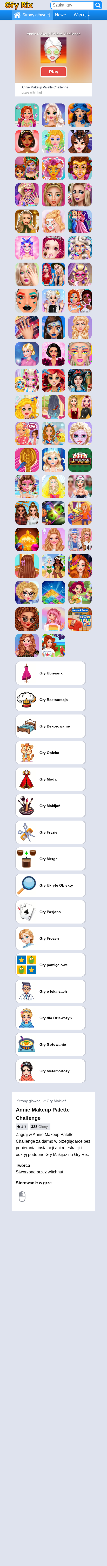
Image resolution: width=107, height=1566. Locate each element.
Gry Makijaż (56, 1101)
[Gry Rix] (19, 5)
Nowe (60, 15)
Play (53, 71)
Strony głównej (36, 15)
